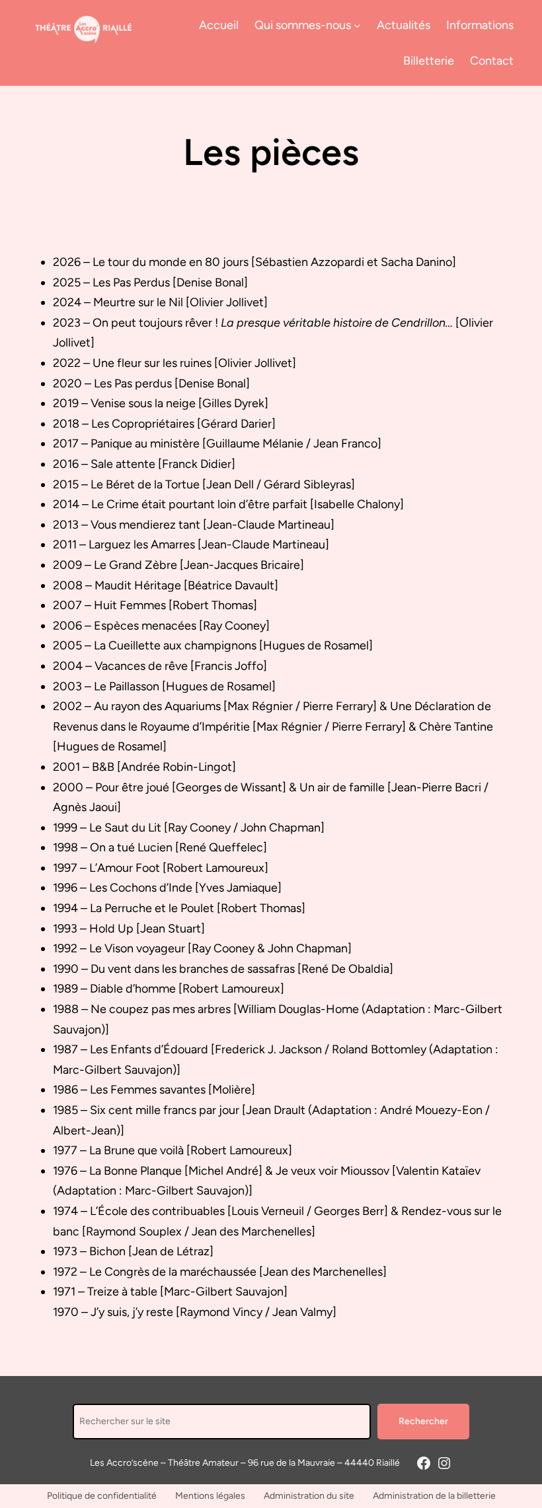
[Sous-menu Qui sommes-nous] (357, 24)
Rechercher (423, 1421)
